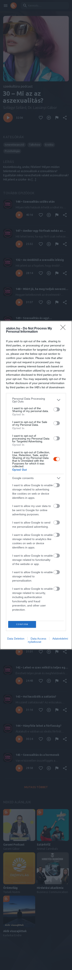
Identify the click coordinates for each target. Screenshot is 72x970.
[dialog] (36, 485)
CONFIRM (22, 624)
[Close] (64, 328)
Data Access (38, 638)
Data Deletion (15, 638)
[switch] (56, 409)
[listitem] (36, 400)
